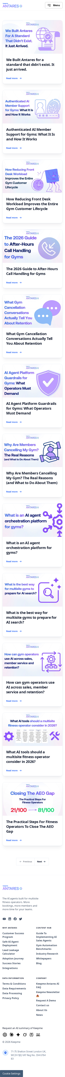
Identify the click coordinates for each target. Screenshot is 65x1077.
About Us (41, 1010)
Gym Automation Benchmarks (46, 947)
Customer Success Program (13, 935)
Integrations (10, 968)
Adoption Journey (13, 958)
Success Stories (11, 963)
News (39, 1015)
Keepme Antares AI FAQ (47, 985)
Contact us (42, 1005)
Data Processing (12, 993)
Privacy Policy (10, 998)
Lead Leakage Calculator (10, 951)
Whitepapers (43, 958)
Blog (39, 963)
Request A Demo (46, 1000)
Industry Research (47, 953)
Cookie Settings (11, 1073)
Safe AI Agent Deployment (10, 943)
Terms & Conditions (14, 983)
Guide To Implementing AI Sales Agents (46, 937)
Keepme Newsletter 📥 (48, 993)
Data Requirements (14, 988)
